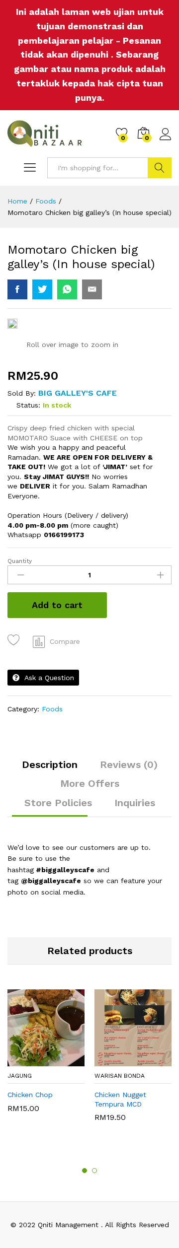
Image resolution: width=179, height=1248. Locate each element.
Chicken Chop (30, 1095)
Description (50, 764)
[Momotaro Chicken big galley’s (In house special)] (17, 289)
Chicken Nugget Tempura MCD (120, 1099)
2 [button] (94, 1170)
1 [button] (84, 1170)
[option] (46, 1055)
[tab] (50, 769)
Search (160, 167)
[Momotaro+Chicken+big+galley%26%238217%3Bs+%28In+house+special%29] (42, 289)
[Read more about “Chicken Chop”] (33, 1060)
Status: (28, 405)
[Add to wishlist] (15, 640)
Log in (166, 140)
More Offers (89, 783)
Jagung (19, 1075)
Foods (52, 709)
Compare (65, 641)
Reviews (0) (129, 764)
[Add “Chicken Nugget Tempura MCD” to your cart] (120, 1060)
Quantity (19, 561)
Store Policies (58, 803)
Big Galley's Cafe (77, 393)
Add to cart (57, 605)
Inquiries (134, 803)
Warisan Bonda (119, 1075)
